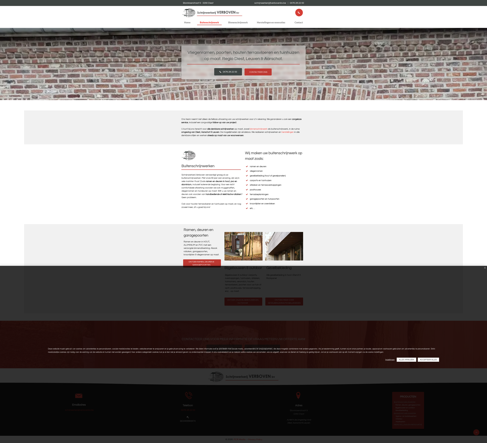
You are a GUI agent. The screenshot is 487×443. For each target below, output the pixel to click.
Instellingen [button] (390, 359)
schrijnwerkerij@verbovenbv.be (270, 3)
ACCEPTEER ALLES (428, 359)
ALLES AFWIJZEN (406, 359)
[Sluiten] (484, 268)
